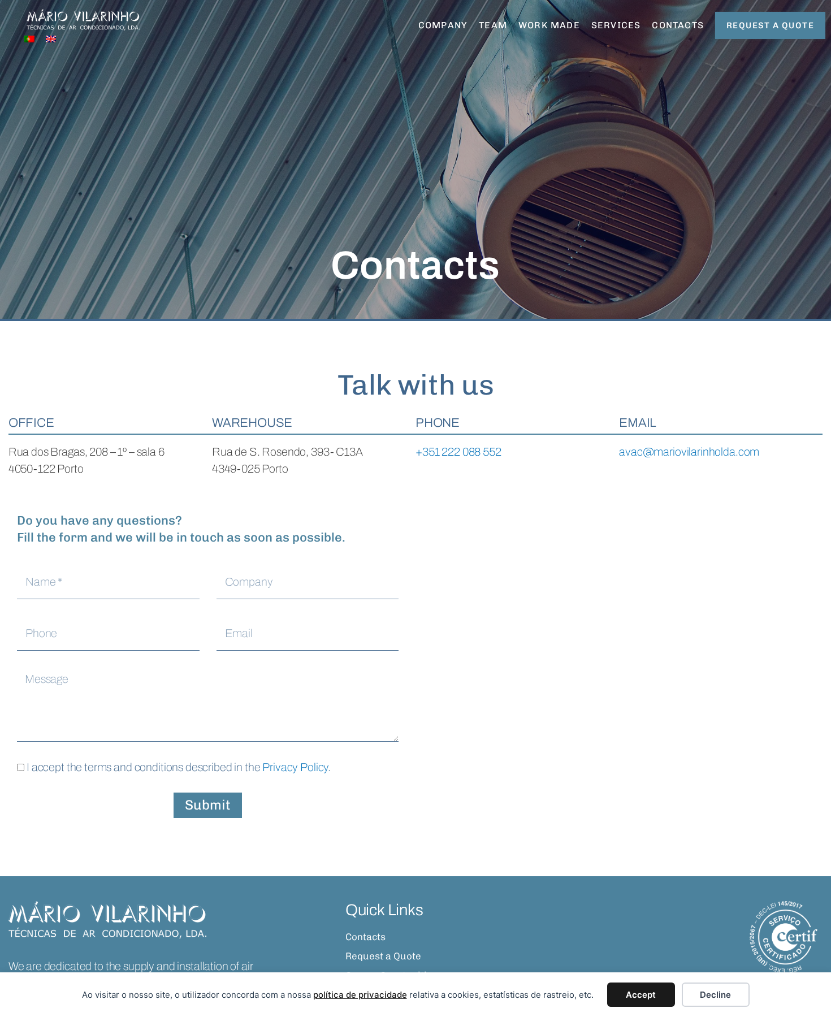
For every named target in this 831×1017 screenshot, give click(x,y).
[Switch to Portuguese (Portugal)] (29, 38)
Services (616, 25)
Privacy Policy (295, 767)
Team (493, 25)
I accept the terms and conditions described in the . (179, 767)
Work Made (549, 25)
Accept (641, 994)
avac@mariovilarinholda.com (689, 451)
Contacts (678, 25)
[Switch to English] (51, 38)
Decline (715, 994)
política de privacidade (360, 994)
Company (443, 25)
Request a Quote (383, 956)
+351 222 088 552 (458, 451)
